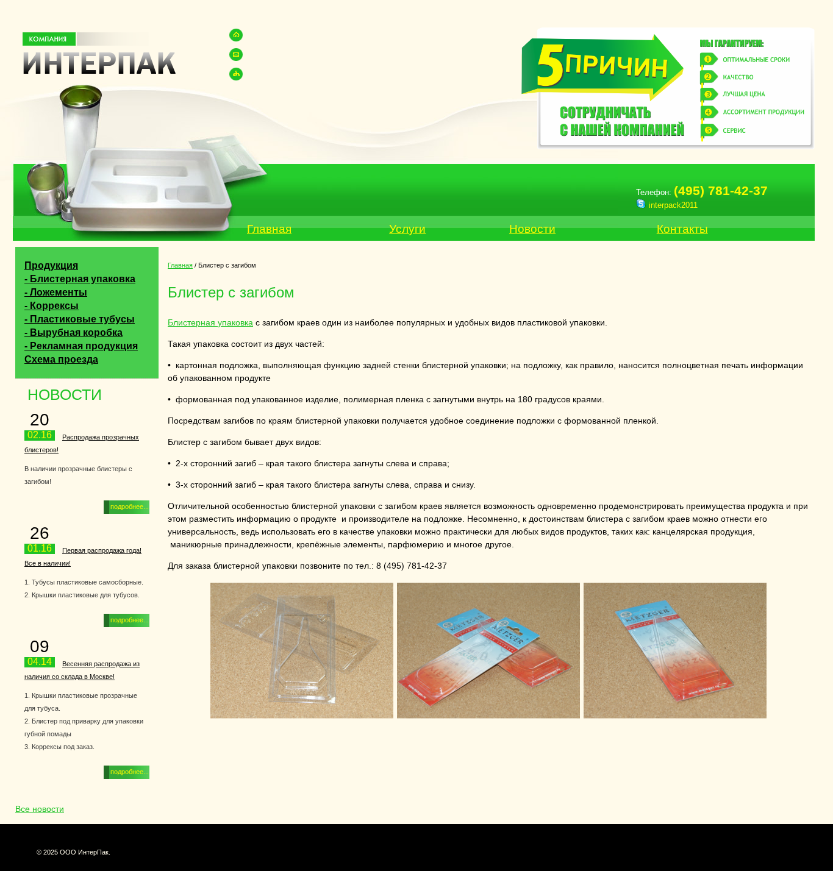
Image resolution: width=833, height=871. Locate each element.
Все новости (39, 809)
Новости (532, 228)
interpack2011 (673, 205)
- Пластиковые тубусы (79, 319)
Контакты (682, 228)
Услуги (407, 228)
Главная (269, 228)
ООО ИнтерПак (99, 56)
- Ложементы (55, 292)
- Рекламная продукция (81, 346)
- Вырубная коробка (73, 332)
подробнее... (129, 506)
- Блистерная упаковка (79, 279)
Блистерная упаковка (210, 322)
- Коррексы (51, 305)
